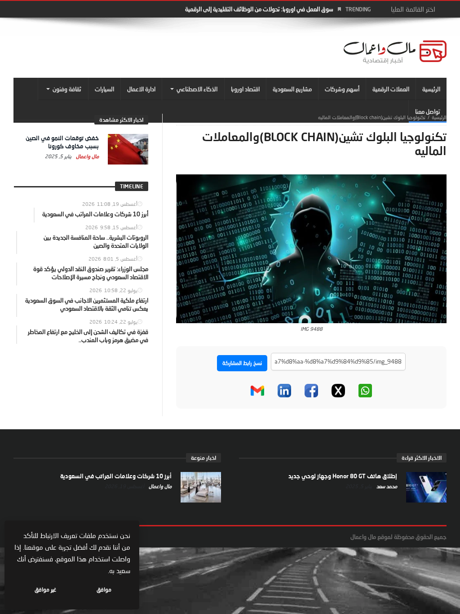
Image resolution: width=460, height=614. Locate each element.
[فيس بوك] (311, 390)
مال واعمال (87, 156)
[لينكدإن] (284, 390)
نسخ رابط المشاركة (242, 363)
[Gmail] (257, 390)
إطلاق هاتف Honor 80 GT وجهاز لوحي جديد (342, 476)
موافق (104, 589)
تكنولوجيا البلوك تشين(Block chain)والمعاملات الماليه (371, 117)
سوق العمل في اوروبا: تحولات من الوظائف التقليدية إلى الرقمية (259, 9)
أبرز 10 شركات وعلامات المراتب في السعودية (116, 476)
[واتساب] (365, 390)
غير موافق (45, 589)
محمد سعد (386, 486)
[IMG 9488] (311, 248)
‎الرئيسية (439, 117)
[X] (338, 390)
